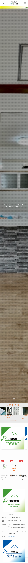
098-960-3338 (11, 536)
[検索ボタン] (3, 3)
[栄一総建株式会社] (14, 3)
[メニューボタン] (25, 3)
